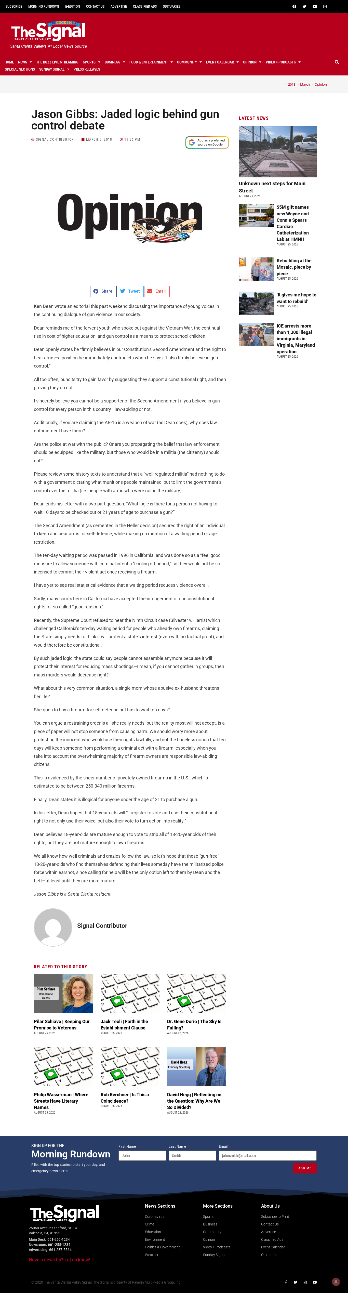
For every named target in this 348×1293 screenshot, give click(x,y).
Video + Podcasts (281, 62)
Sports (89, 62)
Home (9, 62)
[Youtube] (315, 6)
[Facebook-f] (286, 1282)
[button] (337, 62)
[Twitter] (305, 6)
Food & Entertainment (148, 62)
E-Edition (72, 6)
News (22, 62)
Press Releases (87, 69)
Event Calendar (220, 62)
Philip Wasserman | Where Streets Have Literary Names (61, 1101)
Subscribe (14, 6)
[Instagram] (325, 6)
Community (187, 62)
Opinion (250, 62)
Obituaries (171, 6)
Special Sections (20, 69)
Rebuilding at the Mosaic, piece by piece (294, 267)
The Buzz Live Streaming (57, 62)
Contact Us (95, 6)
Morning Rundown (43, 6)
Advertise (119, 6)
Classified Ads (145, 6)
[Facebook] (294, 6)
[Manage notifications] (336, 1282)
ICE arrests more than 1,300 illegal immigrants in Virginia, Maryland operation (296, 338)
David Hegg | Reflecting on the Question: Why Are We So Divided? (194, 1101)
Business (112, 62)
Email (223, 1146)
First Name (127, 1146)
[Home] (282, 84)
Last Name (178, 1146)
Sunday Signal (51, 69)
